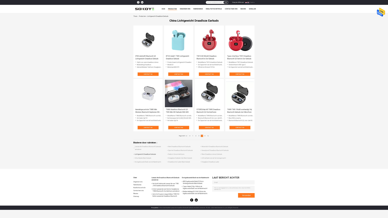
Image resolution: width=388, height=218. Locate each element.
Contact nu (148, 74)
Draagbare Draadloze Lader (210, 162)
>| (207, 136)
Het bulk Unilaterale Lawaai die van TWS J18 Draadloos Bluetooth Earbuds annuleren (166, 185)
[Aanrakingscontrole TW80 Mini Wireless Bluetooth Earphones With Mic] (148, 93)
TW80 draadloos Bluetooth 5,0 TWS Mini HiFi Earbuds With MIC (177, 110)
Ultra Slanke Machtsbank (143, 158)
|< (186, 136)
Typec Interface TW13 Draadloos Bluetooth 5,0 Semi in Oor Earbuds (239, 57)
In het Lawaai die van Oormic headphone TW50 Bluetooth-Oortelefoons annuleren (166, 190)
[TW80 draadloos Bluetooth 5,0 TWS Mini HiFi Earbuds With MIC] (178, 93)
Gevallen (252, 9)
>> (205, 136)
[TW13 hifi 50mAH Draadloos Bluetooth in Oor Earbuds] (209, 40)
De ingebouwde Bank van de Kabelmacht (148, 162)
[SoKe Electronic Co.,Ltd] (144, 9)
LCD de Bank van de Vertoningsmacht (214, 158)
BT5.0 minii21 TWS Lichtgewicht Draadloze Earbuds (177, 57)
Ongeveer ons (185, 9)
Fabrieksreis (198, 9)
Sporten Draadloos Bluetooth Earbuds (180, 150)
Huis (163, 9)
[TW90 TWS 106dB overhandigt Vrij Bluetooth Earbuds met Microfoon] (240, 93)
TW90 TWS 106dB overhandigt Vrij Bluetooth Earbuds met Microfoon (239, 110)
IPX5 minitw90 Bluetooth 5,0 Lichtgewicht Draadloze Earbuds (146, 57)
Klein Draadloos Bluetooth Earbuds (179, 146)
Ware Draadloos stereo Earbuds (212, 154)
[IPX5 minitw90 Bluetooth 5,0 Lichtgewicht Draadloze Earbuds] (148, 40)
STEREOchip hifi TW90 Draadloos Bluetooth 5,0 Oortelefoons (208, 110)
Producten (172, 9)
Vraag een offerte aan (238, 2)
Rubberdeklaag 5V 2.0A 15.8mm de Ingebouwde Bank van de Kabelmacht (195, 192)
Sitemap (136, 196)
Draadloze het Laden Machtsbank (179, 162)
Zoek (226, 2)
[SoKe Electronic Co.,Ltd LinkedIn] (142, 2)
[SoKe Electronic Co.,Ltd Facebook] (138, 2)
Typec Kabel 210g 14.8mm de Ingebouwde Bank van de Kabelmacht (195, 187)
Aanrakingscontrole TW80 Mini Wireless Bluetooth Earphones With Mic (147, 110)
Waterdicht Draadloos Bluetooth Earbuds (215, 146)
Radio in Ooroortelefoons (176, 154)
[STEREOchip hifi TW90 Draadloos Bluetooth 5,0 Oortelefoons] (209, 93)
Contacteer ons (231, 9)
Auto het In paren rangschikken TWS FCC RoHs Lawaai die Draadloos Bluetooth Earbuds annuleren (166, 195)
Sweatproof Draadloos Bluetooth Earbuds (215, 150)
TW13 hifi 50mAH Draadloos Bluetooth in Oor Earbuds (207, 57)
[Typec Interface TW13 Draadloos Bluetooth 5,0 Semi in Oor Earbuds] (240, 40)
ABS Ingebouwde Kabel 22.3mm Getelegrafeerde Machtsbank (193, 182)
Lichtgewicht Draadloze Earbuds (145, 154)
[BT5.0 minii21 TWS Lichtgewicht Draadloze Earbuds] (178, 40)
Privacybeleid (154, 207)
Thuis (135, 16)
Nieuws (243, 9)
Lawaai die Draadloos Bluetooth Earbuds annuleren (165, 179)
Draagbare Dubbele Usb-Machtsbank (180, 158)
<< (189, 136)
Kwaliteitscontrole (214, 9)
